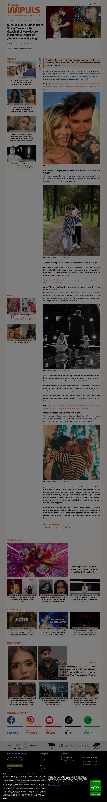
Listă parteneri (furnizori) (54, 785)
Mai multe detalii (22, 782)
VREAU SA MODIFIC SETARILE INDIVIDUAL (95, 787)
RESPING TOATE (95, 794)
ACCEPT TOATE (96, 781)
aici (3, 792)
